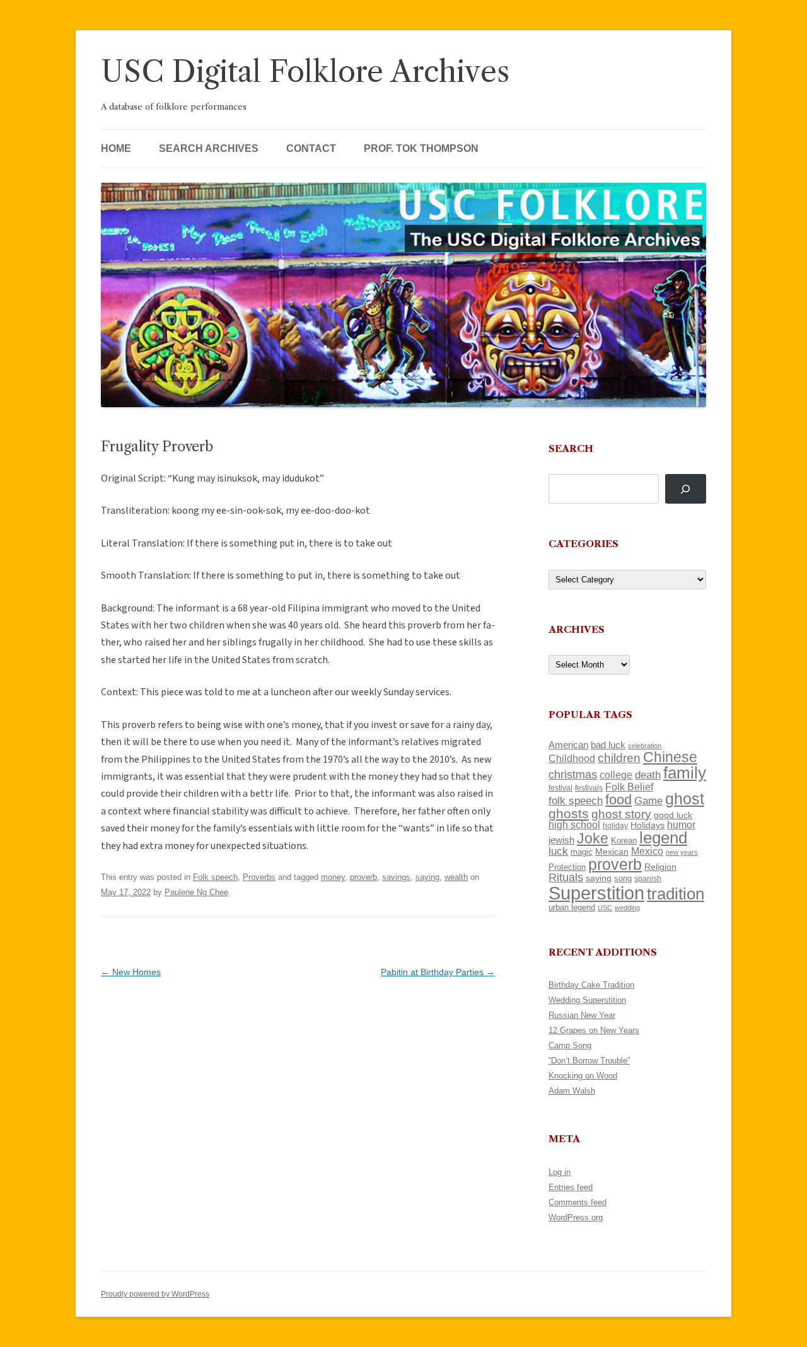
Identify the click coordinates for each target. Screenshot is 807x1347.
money (333, 877)
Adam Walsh (572, 1091)
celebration (644, 745)
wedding (627, 907)
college (616, 775)
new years (682, 852)
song (623, 878)
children (619, 758)
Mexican (612, 852)
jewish (561, 840)
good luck (673, 815)
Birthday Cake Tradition (591, 985)
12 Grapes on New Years (594, 1030)
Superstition (596, 892)
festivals (589, 787)
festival (560, 788)
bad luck (608, 745)
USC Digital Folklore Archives (305, 72)
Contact (311, 148)
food (618, 799)
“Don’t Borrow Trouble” (589, 1060)
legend (663, 838)
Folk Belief (629, 786)
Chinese (670, 757)
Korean (624, 840)
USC (605, 907)
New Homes (131, 972)
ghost (684, 798)
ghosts (569, 813)
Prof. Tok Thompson (421, 148)
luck (558, 851)
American (568, 745)
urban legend (572, 907)
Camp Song (570, 1045)
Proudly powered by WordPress (155, 1294)
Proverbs (259, 877)
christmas (573, 774)
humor (681, 824)
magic (582, 852)
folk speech (576, 801)
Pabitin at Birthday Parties (438, 972)
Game (648, 801)
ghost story (621, 814)
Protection (567, 867)
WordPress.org (576, 1217)
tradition (675, 894)
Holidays (647, 825)
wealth (456, 877)
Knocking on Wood (583, 1075)
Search (571, 448)
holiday (615, 825)
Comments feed (578, 1202)
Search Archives (208, 148)
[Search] (685, 489)
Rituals (566, 877)
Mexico (647, 851)
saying (427, 877)
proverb (363, 877)
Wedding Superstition (587, 1000)
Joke (592, 838)
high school (574, 824)
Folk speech (215, 877)
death (648, 774)
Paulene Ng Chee (196, 892)
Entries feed (571, 1187)
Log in (560, 1172)
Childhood (572, 758)
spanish (647, 878)
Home (116, 148)
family (684, 772)
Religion (660, 867)
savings (396, 877)
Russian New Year (582, 1015)
